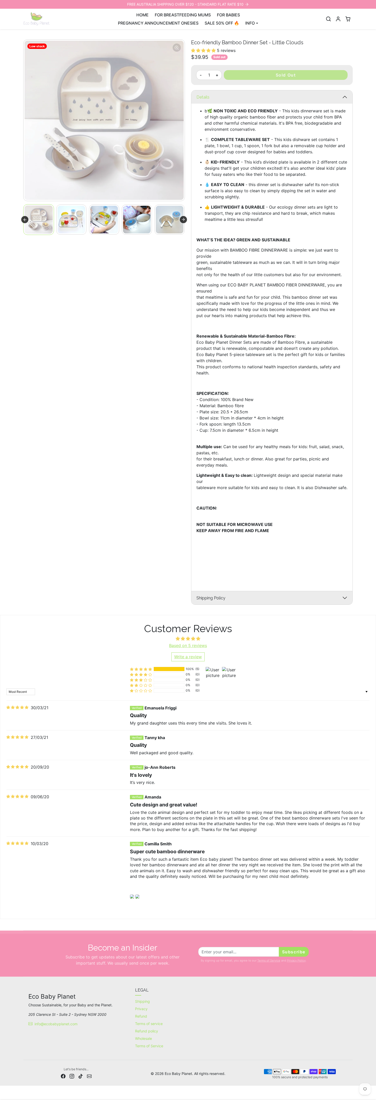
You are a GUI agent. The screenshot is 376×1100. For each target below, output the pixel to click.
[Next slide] (183, 219)
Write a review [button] (188, 656)
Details (202, 97)
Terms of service (149, 1023)
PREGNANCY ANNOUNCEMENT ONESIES (158, 23)
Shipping (142, 1001)
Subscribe (293, 951)
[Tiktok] (80, 1076)
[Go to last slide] (24, 219)
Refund (141, 1016)
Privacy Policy (296, 960)
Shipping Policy (210, 598)
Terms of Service (268, 960)
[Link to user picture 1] (132, 896)
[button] (328, 19)
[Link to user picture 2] (137, 896)
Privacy (141, 1009)
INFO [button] (250, 23)
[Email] (89, 1076)
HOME (142, 14)
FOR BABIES (228, 14)
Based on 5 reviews (188, 645)
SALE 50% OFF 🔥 (222, 23)
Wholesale (143, 1038)
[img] (17, 707)
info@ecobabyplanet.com (56, 1024)
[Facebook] (63, 1076)
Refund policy (146, 1031)
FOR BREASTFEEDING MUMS (183, 14)
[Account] (338, 19)
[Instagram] (72, 1076)
